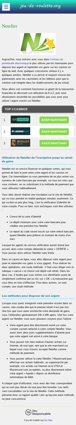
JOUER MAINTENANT (54, 120)
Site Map (48, 420)
